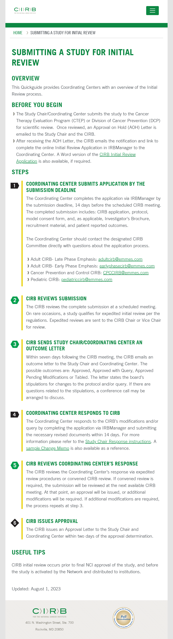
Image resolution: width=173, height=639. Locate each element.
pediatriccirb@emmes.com (86, 279)
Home (18, 32)
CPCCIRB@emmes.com (126, 272)
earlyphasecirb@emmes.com (127, 266)
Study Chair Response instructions (118, 441)
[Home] (26, 11)
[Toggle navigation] (152, 10)
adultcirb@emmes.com (120, 259)
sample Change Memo (47, 448)
